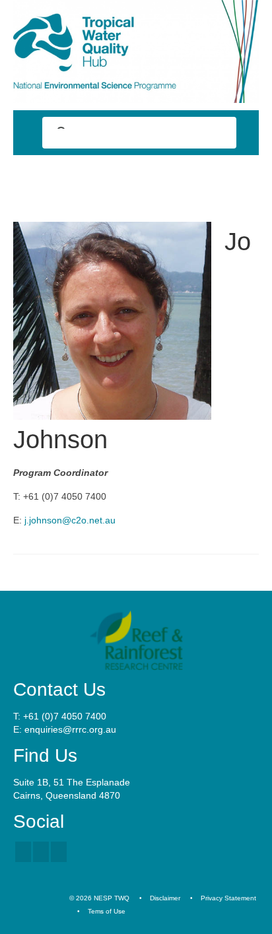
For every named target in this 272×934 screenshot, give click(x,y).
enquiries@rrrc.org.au (70, 729)
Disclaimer (165, 898)
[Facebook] (23, 852)
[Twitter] (41, 852)
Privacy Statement (228, 898)
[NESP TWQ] (136, 51)
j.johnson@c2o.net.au (70, 520)
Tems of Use (106, 911)
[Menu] (243, 178)
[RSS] (59, 852)
